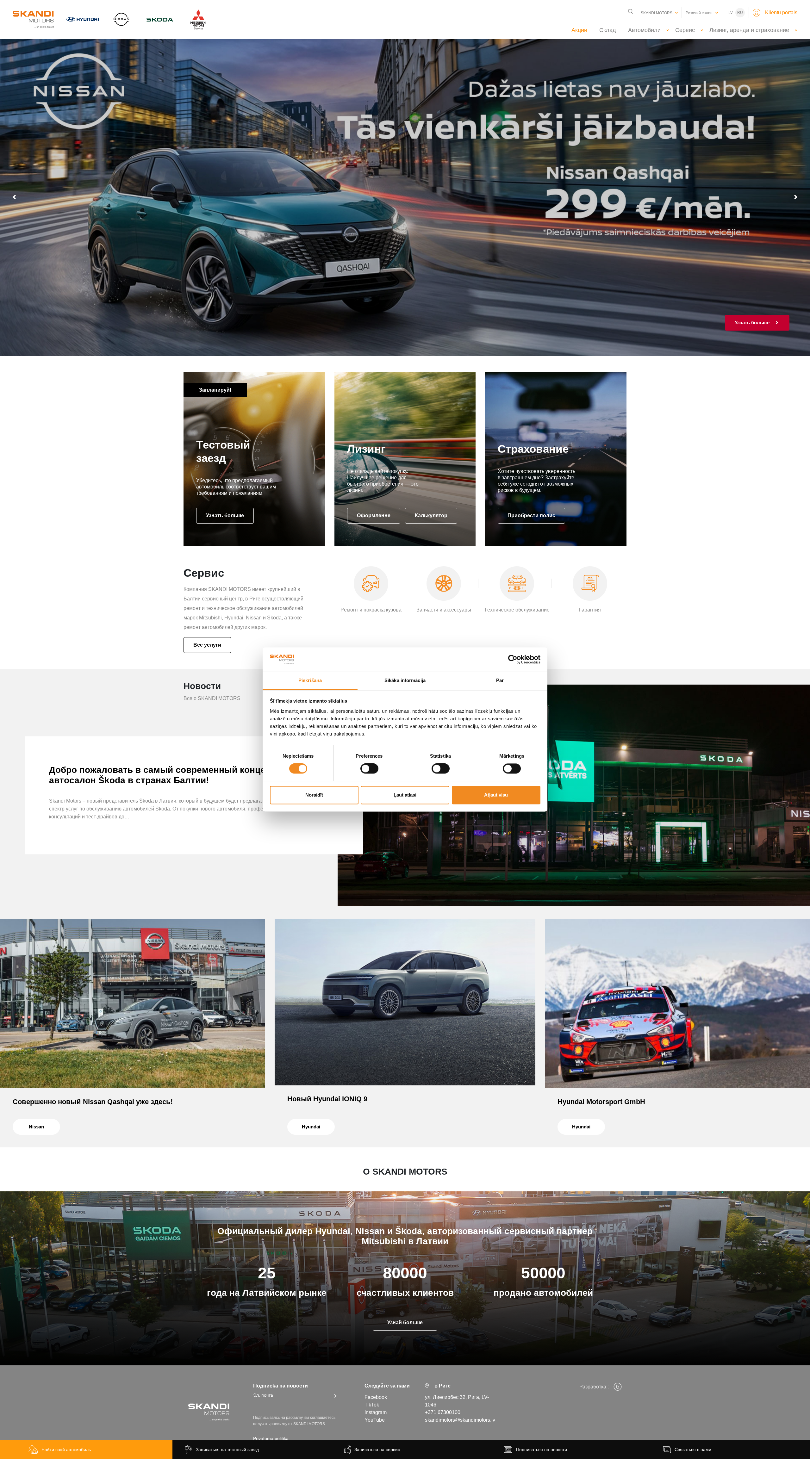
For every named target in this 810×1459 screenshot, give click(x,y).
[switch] (369, 769)
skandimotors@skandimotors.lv (460, 1420)
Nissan (36, 1126)
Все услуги (207, 645)
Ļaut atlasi (405, 795)
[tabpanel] (405, 197)
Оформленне (373, 515)
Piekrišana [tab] (310, 680)
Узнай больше (405, 1322)
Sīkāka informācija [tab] (405, 680)
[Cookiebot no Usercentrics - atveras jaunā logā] (512, 659)
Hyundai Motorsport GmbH (601, 1102)
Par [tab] (500, 680)
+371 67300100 (442, 1412)
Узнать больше (225, 515)
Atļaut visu (496, 795)
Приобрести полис (531, 515)
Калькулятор (431, 515)
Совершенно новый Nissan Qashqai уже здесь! (93, 1102)
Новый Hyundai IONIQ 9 (327, 1099)
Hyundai (311, 1126)
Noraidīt (314, 795)
